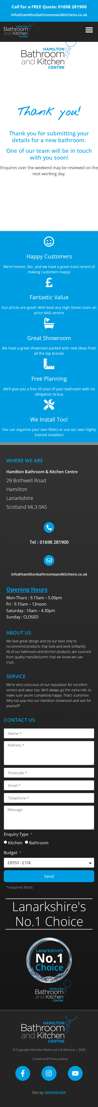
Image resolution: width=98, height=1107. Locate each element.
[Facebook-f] (22, 1073)
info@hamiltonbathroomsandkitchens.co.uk (49, 14)
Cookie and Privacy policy (50, 1059)
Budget (11, 853)
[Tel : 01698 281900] (49, 527)
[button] (89, 30)
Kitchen (15, 843)
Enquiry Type (16, 834)
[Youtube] (75, 1073)
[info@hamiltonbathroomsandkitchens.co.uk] (49, 560)
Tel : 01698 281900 (49, 542)
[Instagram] (48, 1073)
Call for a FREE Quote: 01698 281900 (49, 7)
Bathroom (38, 843)
